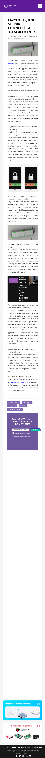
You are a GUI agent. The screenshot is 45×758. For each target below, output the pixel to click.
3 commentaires (19, 39)
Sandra (13, 36)
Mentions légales (11, 751)
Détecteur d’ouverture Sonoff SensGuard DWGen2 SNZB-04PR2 (22, 603)
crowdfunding (13, 402)
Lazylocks (12, 406)
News (10, 39)
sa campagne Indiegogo (20, 382)
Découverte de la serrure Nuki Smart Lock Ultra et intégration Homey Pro (22, 484)
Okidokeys (11, 63)
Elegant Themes (17, 747)
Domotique (33, 36)
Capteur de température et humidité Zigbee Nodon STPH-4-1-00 (22, 544)
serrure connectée (15, 409)
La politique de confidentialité (28, 751)
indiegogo (26, 402)
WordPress (38, 747)
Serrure (23, 406)
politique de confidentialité (19, 441)
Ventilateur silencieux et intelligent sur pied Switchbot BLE (22, 664)
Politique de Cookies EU (22, 753)
